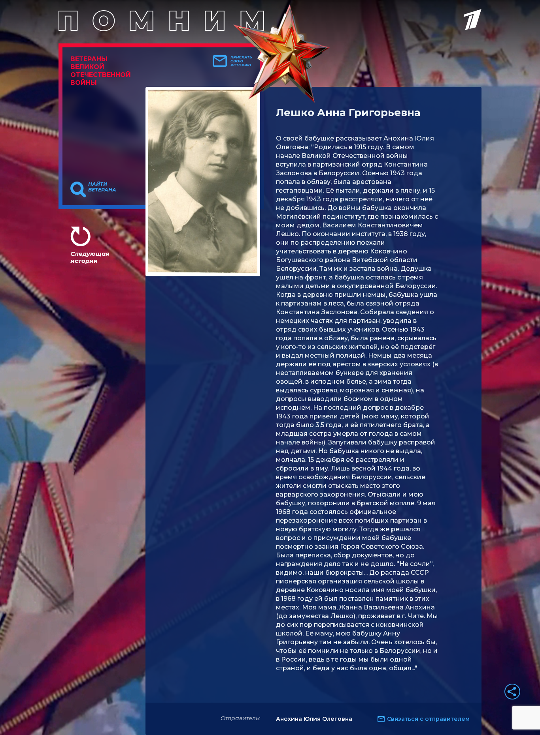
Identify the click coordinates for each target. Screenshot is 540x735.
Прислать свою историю (241, 61)
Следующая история (89, 257)
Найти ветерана (102, 187)
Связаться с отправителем (428, 718)
